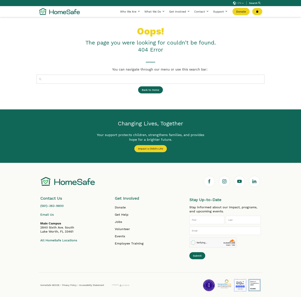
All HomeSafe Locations (58, 240)
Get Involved (177, 11)
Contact (199, 11)
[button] (238, 3)
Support (218, 11)
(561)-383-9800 (52, 206)
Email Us (47, 214)
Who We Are (128, 11)
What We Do (152, 11)
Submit (197, 255)
